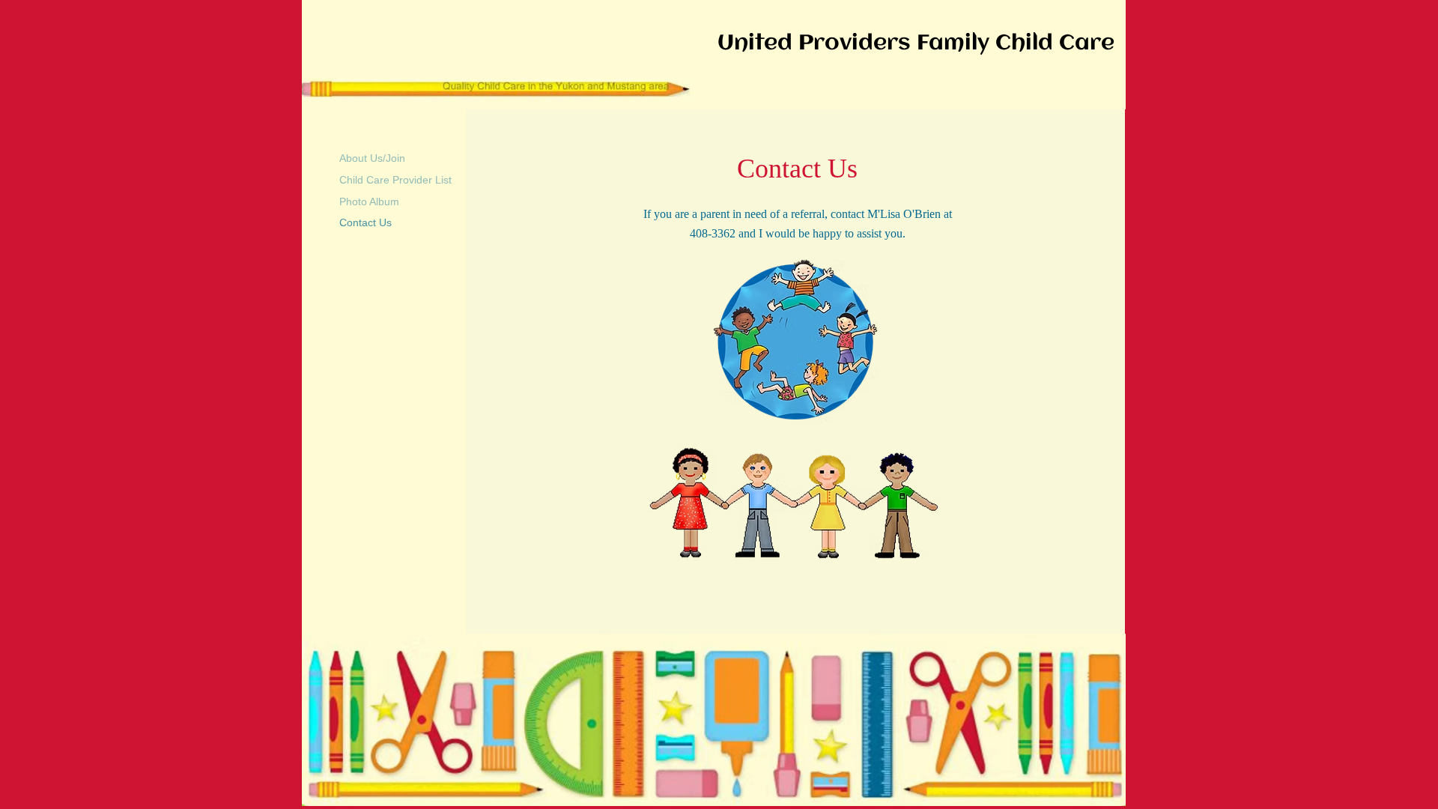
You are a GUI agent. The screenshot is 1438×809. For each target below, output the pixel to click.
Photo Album (369, 201)
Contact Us (365, 222)
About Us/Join (372, 158)
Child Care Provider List (395, 180)
